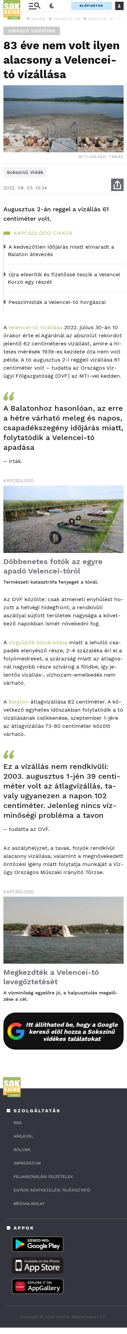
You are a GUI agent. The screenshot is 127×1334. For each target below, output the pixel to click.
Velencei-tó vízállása (35, 327)
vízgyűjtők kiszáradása (37, 642)
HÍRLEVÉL (24, 1136)
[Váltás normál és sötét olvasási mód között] (52, 6)
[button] (118, 18)
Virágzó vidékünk (31, 30)
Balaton (18, 702)
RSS (18, 1122)
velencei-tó (66, 18)
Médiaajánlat (29, 1203)
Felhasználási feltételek (43, 1176)
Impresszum (27, 1163)
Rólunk (22, 1149)
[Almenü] (34, 6)
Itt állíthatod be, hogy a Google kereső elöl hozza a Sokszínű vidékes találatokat (72, 1031)
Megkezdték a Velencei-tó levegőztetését (51, 977)
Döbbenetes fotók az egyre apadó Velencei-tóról (53, 566)
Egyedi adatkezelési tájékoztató (52, 1190)
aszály (38, 18)
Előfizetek (91, 5)
